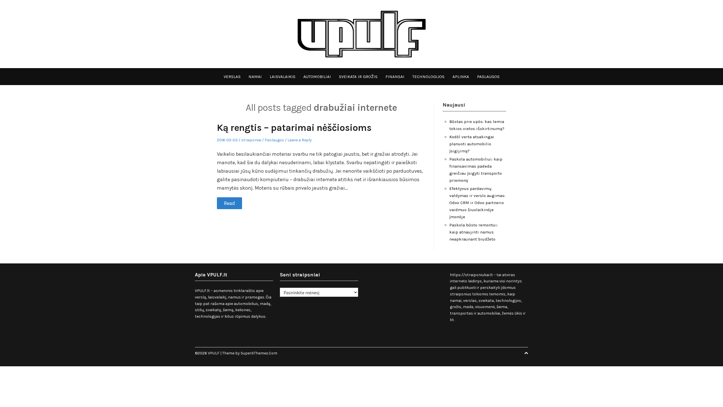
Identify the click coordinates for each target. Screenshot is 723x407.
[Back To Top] (526, 353)
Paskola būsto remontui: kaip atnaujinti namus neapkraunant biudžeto (473, 232)
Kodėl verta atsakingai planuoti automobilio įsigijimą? (471, 143)
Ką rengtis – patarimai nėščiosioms (294, 127)
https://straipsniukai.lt (471, 274)
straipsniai (251, 140)
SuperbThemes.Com (259, 353)
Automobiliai (317, 76)
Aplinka (460, 76)
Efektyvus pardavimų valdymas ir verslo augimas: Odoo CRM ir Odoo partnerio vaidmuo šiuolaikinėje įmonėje (477, 202)
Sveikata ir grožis (358, 76)
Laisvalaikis (282, 76)
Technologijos (428, 76)
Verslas (232, 76)
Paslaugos (488, 76)
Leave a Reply (300, 140)
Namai (255, 76)
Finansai (395, 76)
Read (229, 203)
